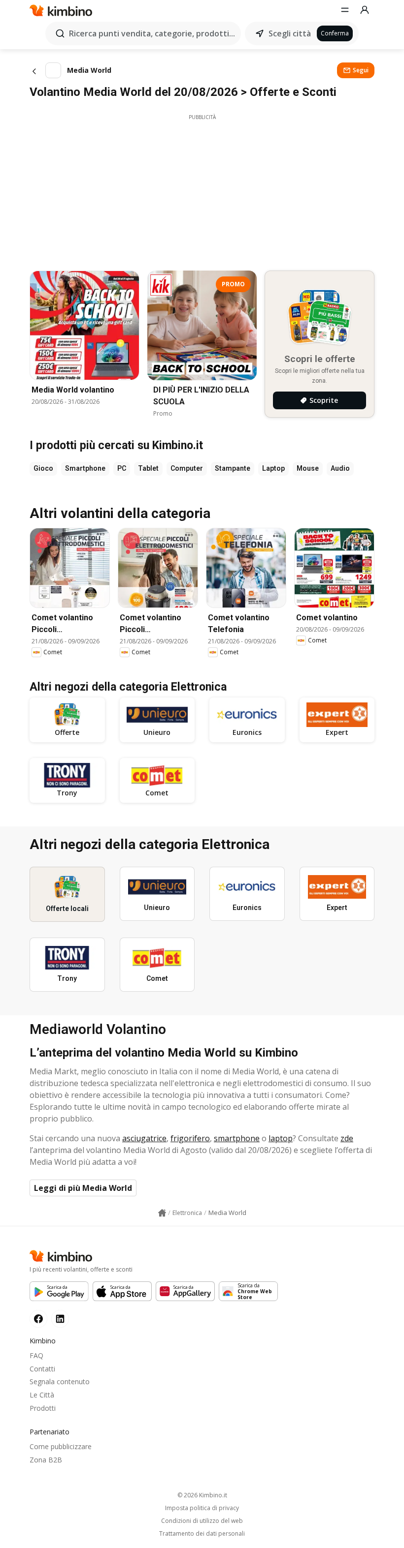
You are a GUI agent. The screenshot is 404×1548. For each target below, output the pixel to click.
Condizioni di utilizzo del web (202, 1521)
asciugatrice (144, 1138)
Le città (42, 1394)
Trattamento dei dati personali (202, 1534)
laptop (281, 1138)
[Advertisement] (202, 190)
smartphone (237, 1138)
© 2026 (202, 1495)
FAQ (36, 1355)
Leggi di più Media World (83, 1188)
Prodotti (43, 1408)
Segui (361, 70)
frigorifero (190, 1138)
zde (346, 1138)
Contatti (42, 1368)
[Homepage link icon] (162, 1213)
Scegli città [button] (290, 33)
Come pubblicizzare (61, 1446)
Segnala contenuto (60, 1381)
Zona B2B (46, 1459)
